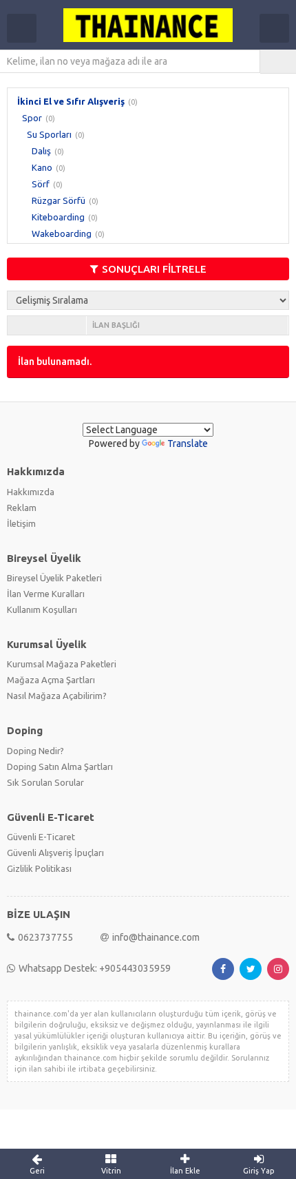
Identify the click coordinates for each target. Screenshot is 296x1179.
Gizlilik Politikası (39, 868)
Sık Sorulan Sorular (45, 782)
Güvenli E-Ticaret (41, 837)
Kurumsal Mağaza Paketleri (61, 664)
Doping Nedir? (35, 750)
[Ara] (278, 61)
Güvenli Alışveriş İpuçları (55, 852)
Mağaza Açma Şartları (51, 680)
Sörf (41, 184)
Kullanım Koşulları (42, 609)
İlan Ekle (185, 1171)
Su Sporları (49, 134)
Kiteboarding (58, 217)
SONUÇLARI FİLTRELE (154, 269)
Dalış (41, 151)
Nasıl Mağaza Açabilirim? (57, 695)
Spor (32, 118)
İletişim (21, 523)
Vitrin (111, 1171)
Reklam (21, 507)
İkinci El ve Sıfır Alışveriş (71, 101)
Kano (42, 167)
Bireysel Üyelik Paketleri (54, 578)
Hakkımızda (30, 492)
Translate (187, 443)
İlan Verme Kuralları (46, 593)
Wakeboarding (62, 233)
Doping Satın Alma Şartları (60, 766)
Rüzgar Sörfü (58, 200)
